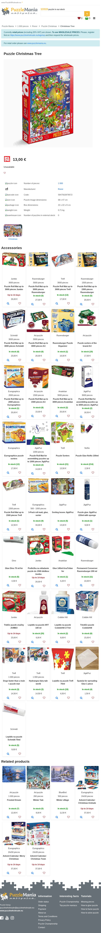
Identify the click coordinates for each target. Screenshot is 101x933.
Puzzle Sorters (62, 456)
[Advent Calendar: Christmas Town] (32, 873)
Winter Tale (38, 800)
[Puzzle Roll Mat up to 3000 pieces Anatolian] (57, 416)
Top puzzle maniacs (68, 905)
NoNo (87, 448)
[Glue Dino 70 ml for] (8, 585)
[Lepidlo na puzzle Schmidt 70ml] (8, 754)
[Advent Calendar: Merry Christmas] (8, 873)
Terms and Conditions (47, 916)
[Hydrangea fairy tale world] (32, 698)
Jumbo (14, 279)
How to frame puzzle (90, 909)
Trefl (63, 279)
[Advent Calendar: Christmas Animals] (81, 817)
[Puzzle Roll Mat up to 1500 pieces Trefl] (8, 529)
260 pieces (38, 796)
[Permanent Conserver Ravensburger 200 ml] (81, 585)
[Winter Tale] (32, 817)
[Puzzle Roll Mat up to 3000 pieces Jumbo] (8, 303)
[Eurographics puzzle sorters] (8, 473)
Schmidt (13, 335)
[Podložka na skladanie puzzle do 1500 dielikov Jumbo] (32, 586)
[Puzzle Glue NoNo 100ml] (81, 473)
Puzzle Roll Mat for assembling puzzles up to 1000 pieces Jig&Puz (38, 459)
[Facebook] (1, 919)
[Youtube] (7, 919)
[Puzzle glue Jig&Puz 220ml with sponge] (81, 529)
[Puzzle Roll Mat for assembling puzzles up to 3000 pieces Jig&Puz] (81, 417)
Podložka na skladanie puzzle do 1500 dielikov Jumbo (38, 571)
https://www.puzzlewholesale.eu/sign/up (27, 35)
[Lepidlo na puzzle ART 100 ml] (32, 642)
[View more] (13, 266)
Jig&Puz (87, 391)
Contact (41, 927)
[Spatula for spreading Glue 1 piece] (81, 698)
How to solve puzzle (90, 913)
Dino (14, 561)
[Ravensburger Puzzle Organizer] (57, 360)
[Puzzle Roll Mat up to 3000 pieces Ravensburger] (32, 304)
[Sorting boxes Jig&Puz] (57, 529)
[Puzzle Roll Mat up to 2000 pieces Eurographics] (8, 417)
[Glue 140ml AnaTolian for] (57, 585)
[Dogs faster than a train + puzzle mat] (8, 698)
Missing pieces (87, 902)
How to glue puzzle (89, 905)
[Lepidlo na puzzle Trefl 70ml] (57, 698)
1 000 (60, 183)
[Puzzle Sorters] (57, 473)
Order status (43, 902)
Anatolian (63, 391)
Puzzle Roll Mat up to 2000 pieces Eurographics (14, 402)
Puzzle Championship (48, 924)
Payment (42, 909)
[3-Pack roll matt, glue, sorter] (32, 529)
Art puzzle (38, 335)
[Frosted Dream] (8, 817)
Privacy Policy (44, 920)
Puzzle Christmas (49, 26)
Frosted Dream (14, 800)
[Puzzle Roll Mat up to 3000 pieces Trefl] (57, 303)
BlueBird (63, 792)
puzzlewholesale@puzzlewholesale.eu (17, 908)
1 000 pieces (23, 26)
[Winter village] (57, 817)
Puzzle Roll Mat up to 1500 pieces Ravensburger (87, 289)
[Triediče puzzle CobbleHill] (81, 642)
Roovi (34, 26)
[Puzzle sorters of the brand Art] (81, 360)
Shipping (42, 905)
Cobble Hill (63, 617)
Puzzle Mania (8, 26)
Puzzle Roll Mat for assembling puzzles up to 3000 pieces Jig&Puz (87, 402)
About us (42, 913)
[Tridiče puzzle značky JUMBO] (8, 642)
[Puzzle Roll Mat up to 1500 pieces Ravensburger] (81, 304)
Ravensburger (38, 279)
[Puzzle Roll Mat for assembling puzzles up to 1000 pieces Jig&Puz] (32, 473)
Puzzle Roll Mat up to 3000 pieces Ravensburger (38, 289)
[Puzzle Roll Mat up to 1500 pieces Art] (32, 416)
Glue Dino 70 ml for (14, 568)
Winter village (62, 800)
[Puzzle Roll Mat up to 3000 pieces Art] (32, 360)
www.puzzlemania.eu (36, 43)
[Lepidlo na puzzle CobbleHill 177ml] (57, 642)
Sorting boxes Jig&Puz (63, 512)
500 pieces (62, 796)
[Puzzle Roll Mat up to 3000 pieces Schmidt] (8, 360)
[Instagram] (12, 919)
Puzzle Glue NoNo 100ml (87, 456)
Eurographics (14, 391)
